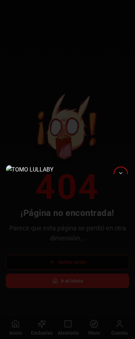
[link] (67, 169)
